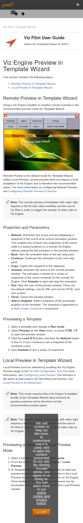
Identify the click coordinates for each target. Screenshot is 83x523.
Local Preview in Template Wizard (31, 87)
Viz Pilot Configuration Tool (45, 371)
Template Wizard (25, 27)
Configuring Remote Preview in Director (32, 191)
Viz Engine (25, 342)
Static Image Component (29, 308)
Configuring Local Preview (39, 374)
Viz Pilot (8, 27)
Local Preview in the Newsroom (22, 382)
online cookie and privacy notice (41, 498)
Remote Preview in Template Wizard (33, 83)
